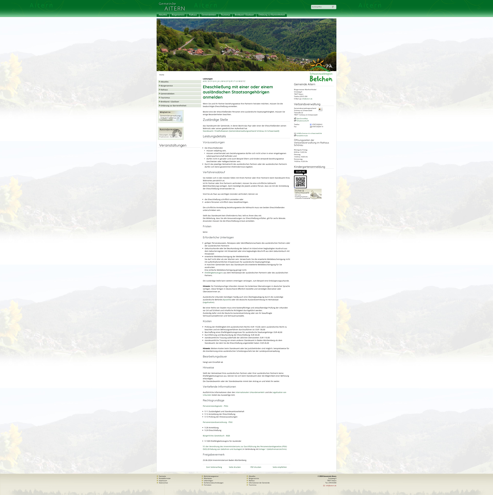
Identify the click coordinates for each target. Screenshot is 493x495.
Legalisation (208, 302)
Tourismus (225, 15)
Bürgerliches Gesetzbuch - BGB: (216, 435)
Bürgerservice (178, 15)
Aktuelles (163, 15)
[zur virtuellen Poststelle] (308, 199)
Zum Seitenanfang (214, 467)
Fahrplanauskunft (302, 121)
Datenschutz (163, 483)
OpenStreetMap (302, 118)
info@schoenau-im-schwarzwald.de (309, 133)
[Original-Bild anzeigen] (300, 188)
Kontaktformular (302, 135)
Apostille (227, 299)
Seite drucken (235, 467)
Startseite (162, 476)
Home (161, 75)
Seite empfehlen (280, 467)
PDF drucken (255, 467)
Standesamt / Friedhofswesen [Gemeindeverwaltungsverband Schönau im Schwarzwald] (241, 131)
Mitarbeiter (208, 478)
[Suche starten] (333, 6)
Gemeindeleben (209, 15)
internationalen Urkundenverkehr (250, 392)
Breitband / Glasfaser (244, 15)
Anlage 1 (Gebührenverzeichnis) (273, 449)
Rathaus (193, 15)
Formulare (207, 485)
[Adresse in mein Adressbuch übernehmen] (321, 111)
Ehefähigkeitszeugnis (214, 272)
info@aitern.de (307, 99)
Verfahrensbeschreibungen (213, 483)
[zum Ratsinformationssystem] (171, 139)
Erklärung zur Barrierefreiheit (272, 15)
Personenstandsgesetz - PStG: (215, 406)
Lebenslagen (208, 480)
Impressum (163, 480)
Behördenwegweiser (211, 476)
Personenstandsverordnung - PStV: (218, 422)
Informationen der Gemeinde (259, 483)
